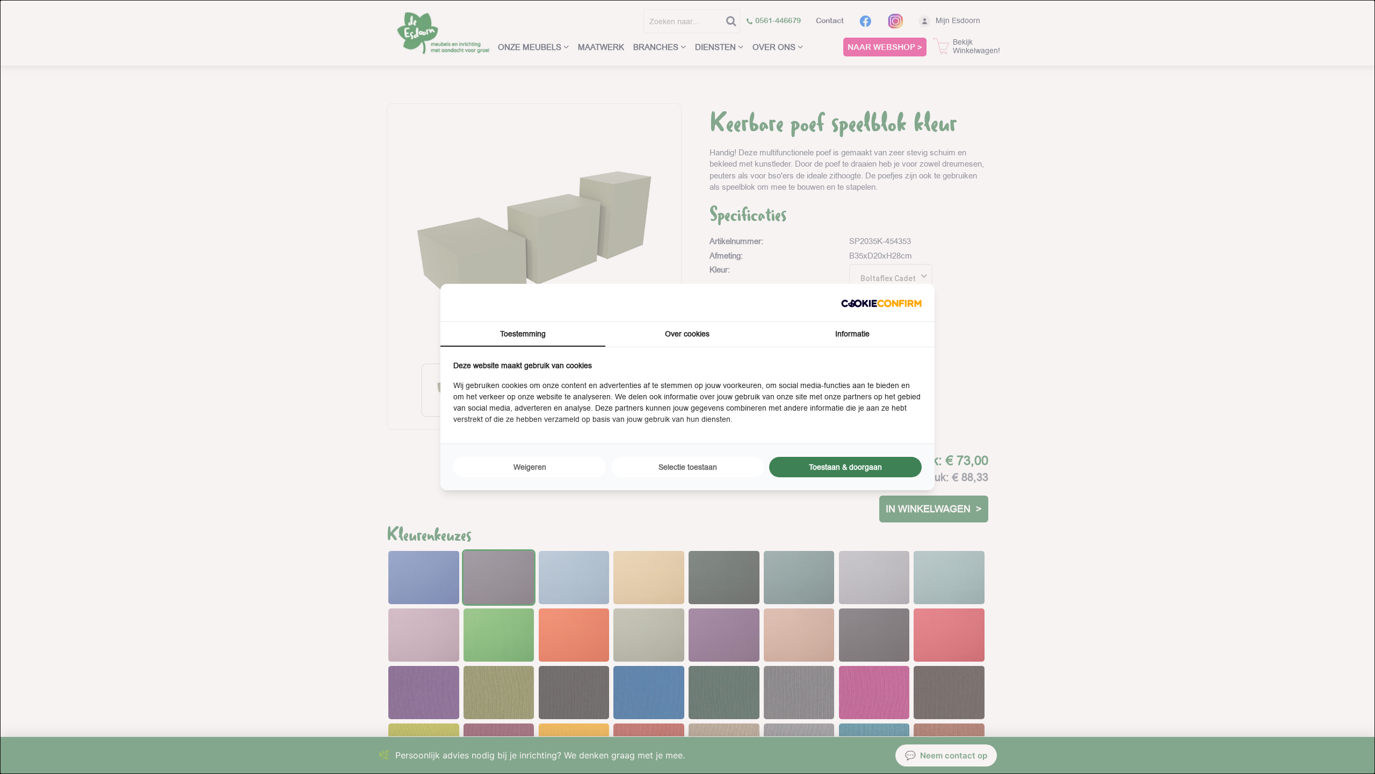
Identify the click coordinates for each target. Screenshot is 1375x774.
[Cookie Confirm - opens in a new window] (881, 302)
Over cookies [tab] (687, 333)
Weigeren (529, 467)
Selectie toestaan (687, 467)
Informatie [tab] (852, 333)
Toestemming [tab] (523, 333)
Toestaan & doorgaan (845, 467)
